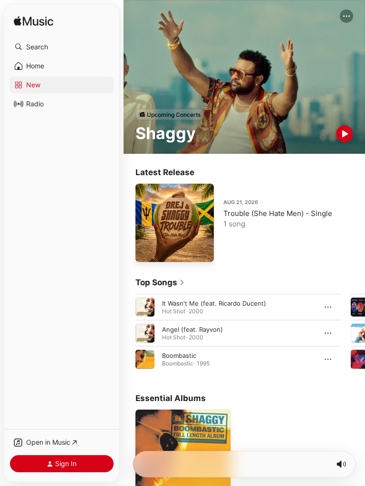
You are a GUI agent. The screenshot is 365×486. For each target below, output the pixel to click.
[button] (61, 47)
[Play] (344, 133)
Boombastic (179, 355)
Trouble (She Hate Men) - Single (277, 213)
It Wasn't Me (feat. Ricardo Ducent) (214, 303)
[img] (33, 21)
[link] (160, 282)
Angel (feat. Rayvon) (192, 329)
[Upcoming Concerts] (169, 114)
